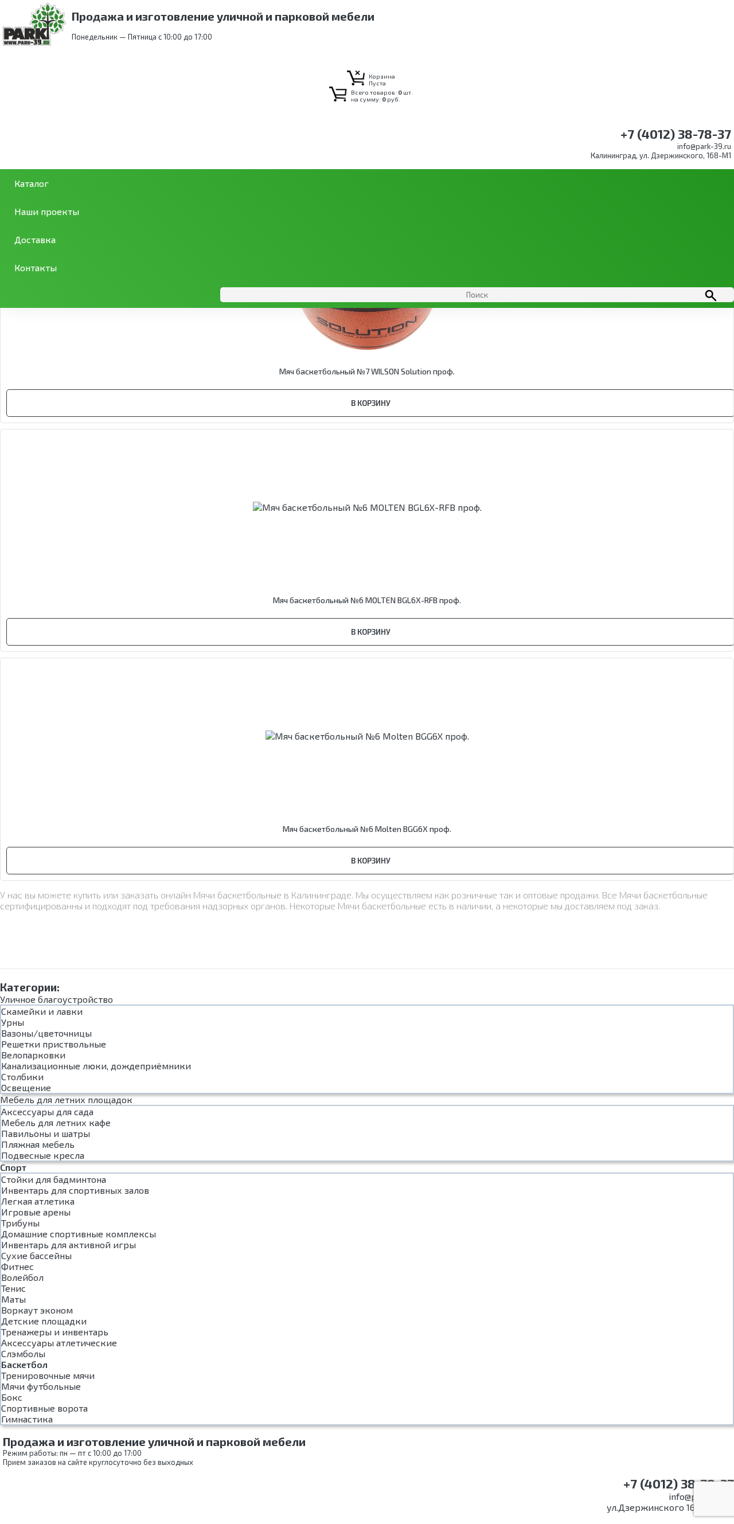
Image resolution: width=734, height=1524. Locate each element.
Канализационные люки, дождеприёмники (96, 1065)
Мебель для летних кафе (56, 1122)
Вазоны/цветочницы (46, 1032)
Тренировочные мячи (48, 1375)
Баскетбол (24, 1364)
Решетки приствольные (53, 1043)
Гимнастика (27, 1418)
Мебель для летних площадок (66, 1099)
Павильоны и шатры (45, 1133)
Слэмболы (23, 1353)
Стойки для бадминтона (53, 1179)
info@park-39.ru (704, 146)
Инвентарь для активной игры (68, 1244)
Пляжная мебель (38, 1144)
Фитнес (17, 1266)
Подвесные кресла (42, 1155)
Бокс (11, 1397)
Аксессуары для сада (47, 1111)
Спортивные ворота (44, 1407)
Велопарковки (33, 1054)
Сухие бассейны (36, 1255)
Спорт (13, 1167)
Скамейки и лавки (42, 1011)
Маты (13, 1299)
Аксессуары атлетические (59, 1342)
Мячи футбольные (41, 1386)
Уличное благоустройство (56, 999)
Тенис (13, 1288)
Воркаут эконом (37, 1309)
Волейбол (22, 1277)
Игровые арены (36, 1211)
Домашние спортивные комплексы (78, 1233)
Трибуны (20, 1222)
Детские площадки (44, 1320)
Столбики (22, 1076)
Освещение (26, 1087)
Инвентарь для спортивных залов (75, 1190)
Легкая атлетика (38, 1200)
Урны (12, 1022)
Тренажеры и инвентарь (54, 1331)
